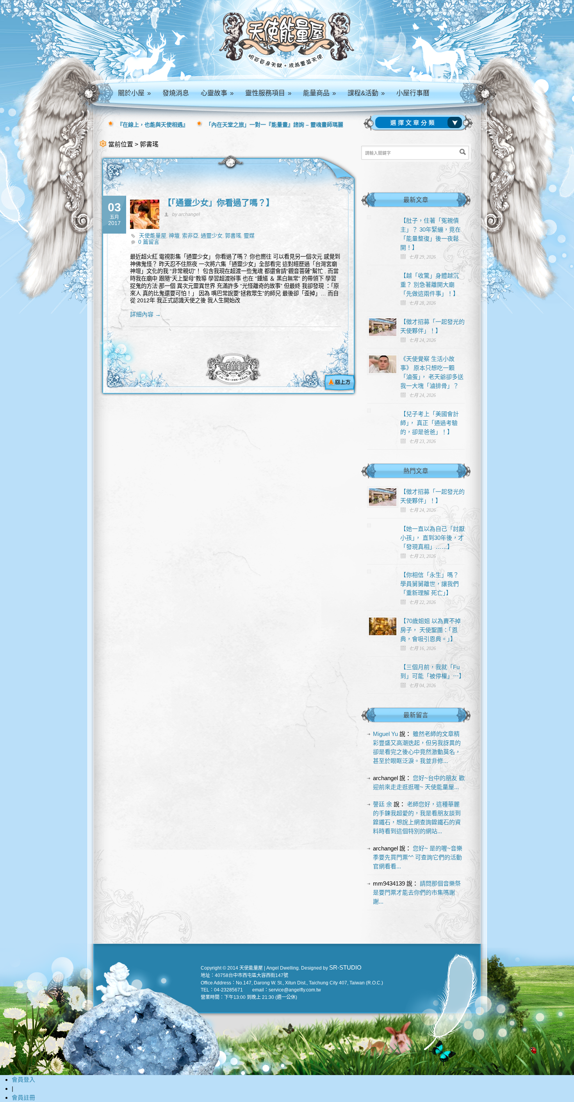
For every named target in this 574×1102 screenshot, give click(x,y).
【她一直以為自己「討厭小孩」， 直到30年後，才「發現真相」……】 (432, 537)
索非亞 (190, 235)
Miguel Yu (385, 733)
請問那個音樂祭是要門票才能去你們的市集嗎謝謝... (417, 892)
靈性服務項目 (268, 93)
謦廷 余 (382, 804)
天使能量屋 (152, 235)
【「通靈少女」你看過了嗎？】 (218, 202)
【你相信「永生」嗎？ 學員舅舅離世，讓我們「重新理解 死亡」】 (429, 584)
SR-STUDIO (345, 967)
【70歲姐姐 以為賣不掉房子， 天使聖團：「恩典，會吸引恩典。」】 (430, 630)
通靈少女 (212, 235)
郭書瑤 (233, 235)
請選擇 (420, 122)
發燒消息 (175, 93)
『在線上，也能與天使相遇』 (152, 124)
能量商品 (319, 93)
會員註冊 (23, 1097)
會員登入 (23, 1079)
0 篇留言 (148, 242)
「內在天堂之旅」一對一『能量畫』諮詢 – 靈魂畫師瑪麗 (274, 124)
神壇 (174, 235)
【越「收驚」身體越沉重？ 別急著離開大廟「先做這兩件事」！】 (429, 284)
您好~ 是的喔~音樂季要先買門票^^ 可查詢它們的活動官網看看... (417, 857)
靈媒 (249, 235)
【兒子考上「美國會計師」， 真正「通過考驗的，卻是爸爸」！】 (429, 423)
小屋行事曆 (413, 93)
